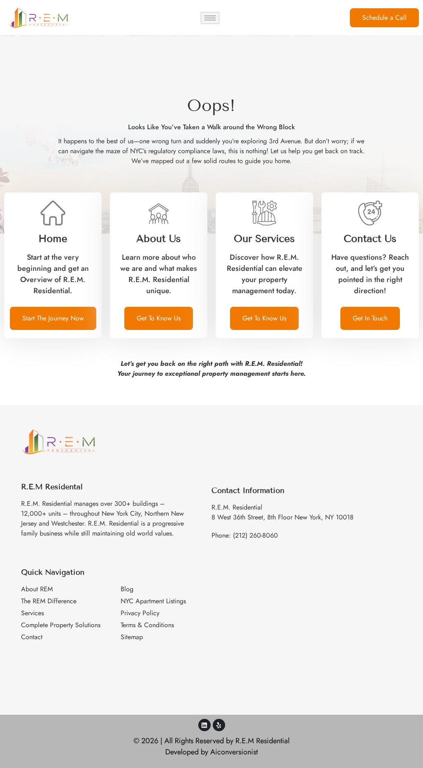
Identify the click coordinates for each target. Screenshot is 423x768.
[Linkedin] (204, 725)
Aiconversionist (234, 752)
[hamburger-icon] (210, 18)
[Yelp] (219, 725)
